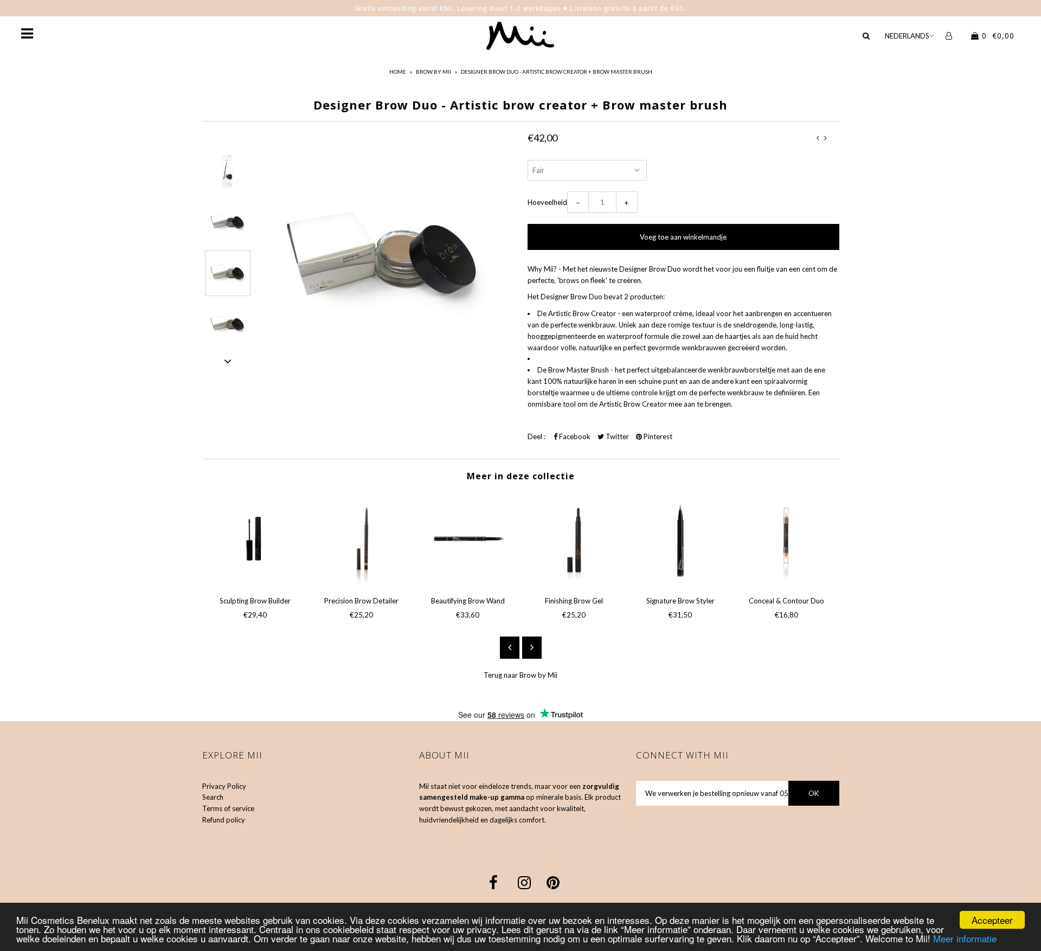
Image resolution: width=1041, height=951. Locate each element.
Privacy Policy (224, 786)
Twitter (616, 436)
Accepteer (992, 920)
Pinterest (657, 436)
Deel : (536, 436)
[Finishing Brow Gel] (574, 540)
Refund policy (223, 819)
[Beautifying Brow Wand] (468, 540)
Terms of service (228, 808)
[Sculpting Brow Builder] (255, 540)
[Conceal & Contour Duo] (786, 540)
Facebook (573, 436)
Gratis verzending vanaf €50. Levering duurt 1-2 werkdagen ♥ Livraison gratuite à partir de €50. (520, 7)
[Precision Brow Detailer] (361, 540)
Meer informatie (965, 938)
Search (212, 797)
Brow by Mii (433, 71)
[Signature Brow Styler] (680, 540)
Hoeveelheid (547, 202)
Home (397, 71)
